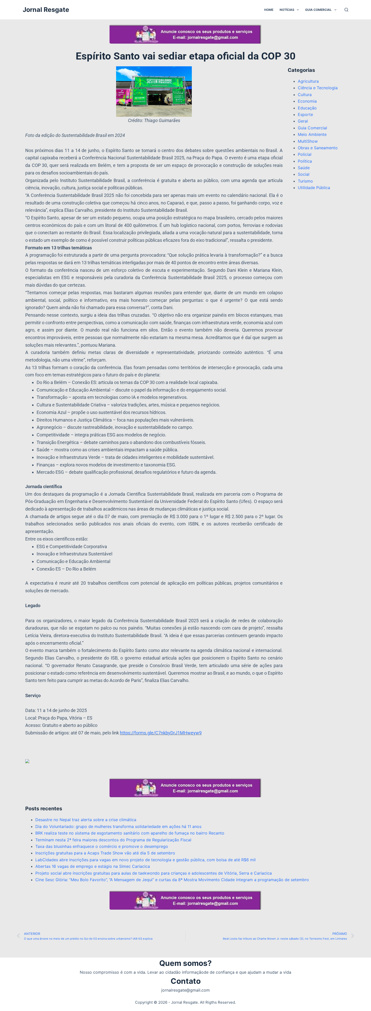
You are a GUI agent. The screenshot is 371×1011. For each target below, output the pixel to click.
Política (305, 161)
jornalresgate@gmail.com (185, 990)
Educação (307, 107)
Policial (304, 154)
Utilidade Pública (314, 187)
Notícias (287, 10)
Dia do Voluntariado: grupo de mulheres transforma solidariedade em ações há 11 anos (118, 826)
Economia (307, 101)
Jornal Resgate (46, 9)
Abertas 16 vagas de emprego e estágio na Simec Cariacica (92, 866)
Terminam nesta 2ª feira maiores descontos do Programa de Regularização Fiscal (113, 839)
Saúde (304, 167)
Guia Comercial (318, 10)
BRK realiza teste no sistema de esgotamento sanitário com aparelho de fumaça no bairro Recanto (129, 833)
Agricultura (308, 81)
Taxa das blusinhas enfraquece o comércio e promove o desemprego (101, 846)
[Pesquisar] (346, 10)
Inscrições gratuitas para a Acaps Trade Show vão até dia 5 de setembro (105, 852)
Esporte (305, 114)
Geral (303, 121)
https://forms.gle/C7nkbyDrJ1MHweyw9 (161, 732)
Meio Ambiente (312, 134)
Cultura (305, 94)
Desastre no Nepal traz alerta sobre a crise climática (85, 819)
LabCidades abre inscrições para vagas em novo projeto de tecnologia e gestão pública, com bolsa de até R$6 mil (145, 859)
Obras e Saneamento (318, 147)
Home (268, 10)
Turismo (305, 181)
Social (303, 174)
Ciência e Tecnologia (318, 87)
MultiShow (308, 141)
